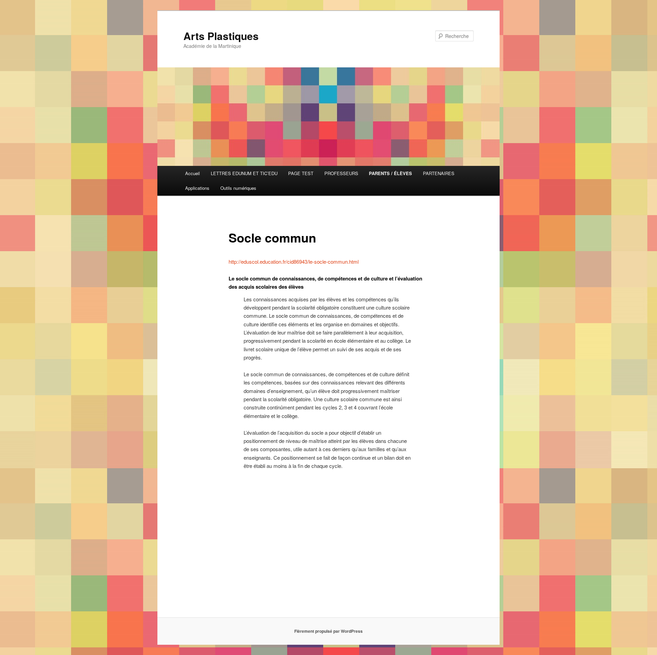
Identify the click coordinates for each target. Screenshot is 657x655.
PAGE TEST (300, 173)
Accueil (192, 173)
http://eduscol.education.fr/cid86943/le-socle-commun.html (294, 261)
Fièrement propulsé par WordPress (328, 631)
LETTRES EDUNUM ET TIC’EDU (244, 173)
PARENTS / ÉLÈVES (390, 173)
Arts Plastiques (221, 35)
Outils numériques (238, 188)
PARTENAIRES (438, 173)
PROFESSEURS (341, 173)
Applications (197, 188)
